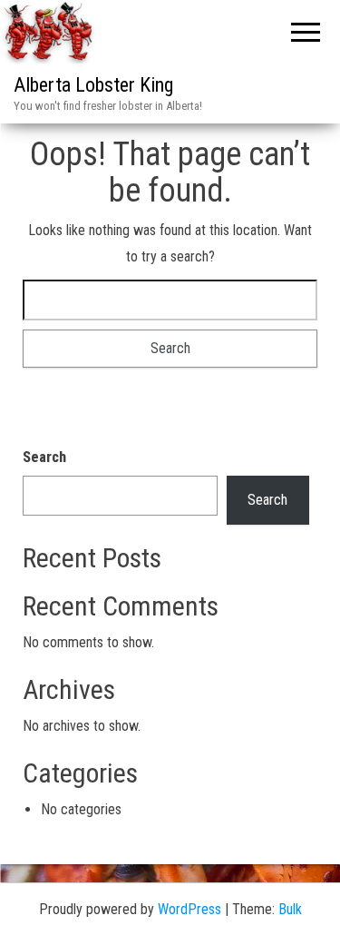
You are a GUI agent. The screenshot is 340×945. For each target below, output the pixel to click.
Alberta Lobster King (93, 85)
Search (44, 457)
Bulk (290, 909)
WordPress (189, 909)
